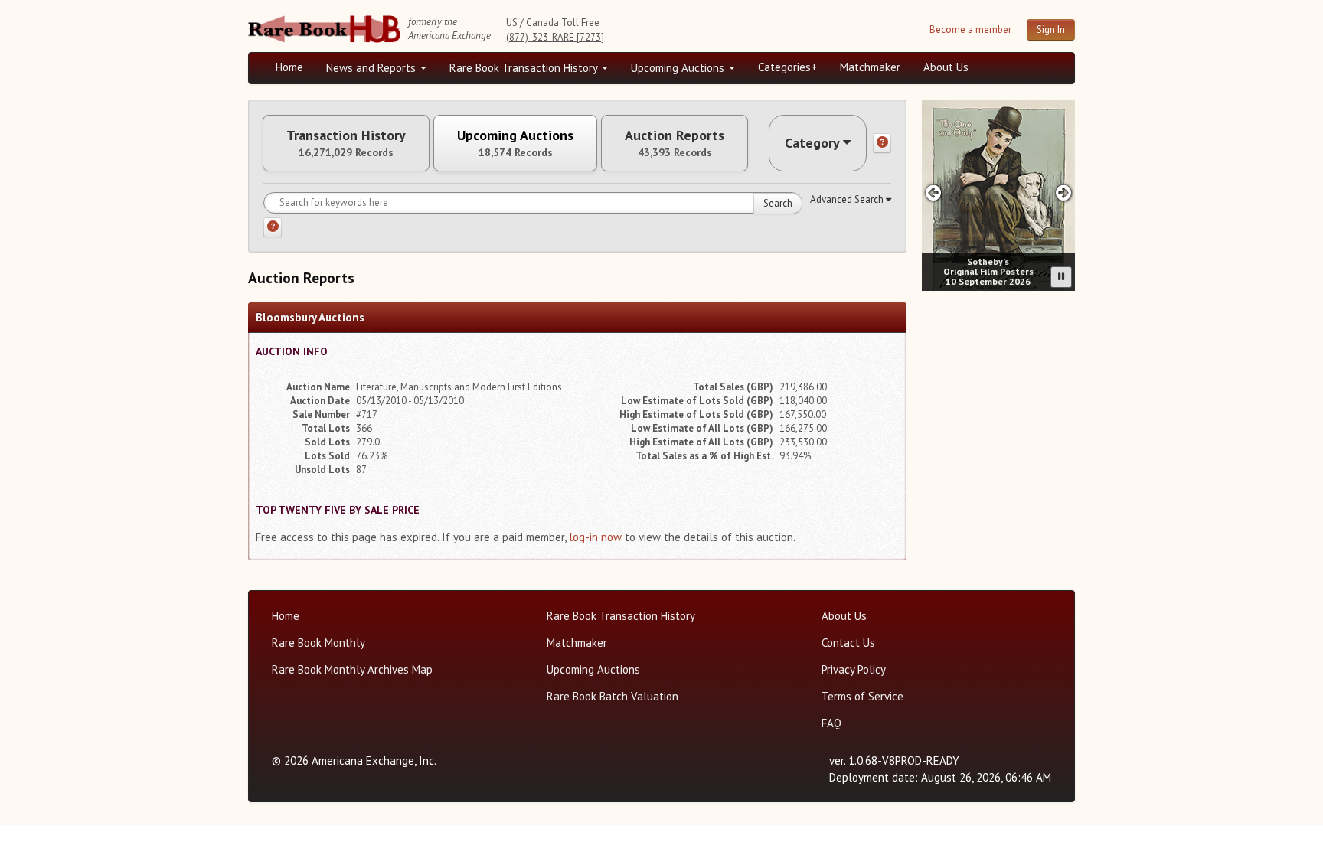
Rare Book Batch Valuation (612, 696)
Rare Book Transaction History (524, 67)
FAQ (831, 723)
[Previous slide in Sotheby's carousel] (933, 192)
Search (777, 203)
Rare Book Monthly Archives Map (352, 669)
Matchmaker (870, 67)
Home (289, 67)
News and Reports (372, 67)
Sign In (1051, 29)
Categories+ (787, 67)
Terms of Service (862, 696)
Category (812, 143)
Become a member (970, 29)
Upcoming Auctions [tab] (515, 143)
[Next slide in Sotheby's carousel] (1064, 192)
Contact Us (848, 642)
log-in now (595, 537)
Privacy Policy (854, 669)
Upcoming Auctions (679, 67)
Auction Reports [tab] (674, 143)
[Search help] (272, 227)
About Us (946, 67)
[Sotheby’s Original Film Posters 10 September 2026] (998, 195)
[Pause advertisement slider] (1061, 277)
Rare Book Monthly (318, 642)
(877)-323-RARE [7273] (555, 37)
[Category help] (882, 143)
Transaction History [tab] (346, 143)
